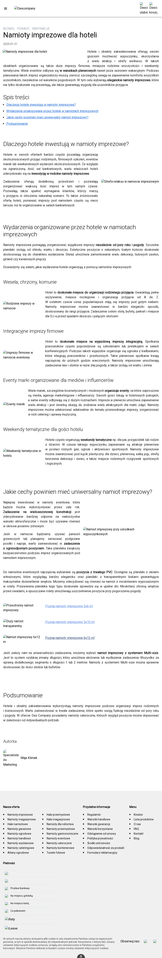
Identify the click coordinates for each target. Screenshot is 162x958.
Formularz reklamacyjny (102, 852)
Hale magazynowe (58, 819)
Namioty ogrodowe (19, 833)
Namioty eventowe (58, 838)
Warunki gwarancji (98, 824)
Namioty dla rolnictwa (60, 824)
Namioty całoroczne (59, 843)
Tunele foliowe (56, 852)
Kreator (138, 814)
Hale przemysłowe (58, 814)
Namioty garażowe (19, 828)
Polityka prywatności (100, 838)
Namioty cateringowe (21, 847)
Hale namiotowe (18, 824)
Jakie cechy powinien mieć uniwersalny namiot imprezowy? (47, 117)
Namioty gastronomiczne (62, 833)
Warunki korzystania (100, 828)
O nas (137, 824)
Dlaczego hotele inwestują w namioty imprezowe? (41, 105)
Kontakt (138, 833)
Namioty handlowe (19, 838)
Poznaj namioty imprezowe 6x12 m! (70, 638)
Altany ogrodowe (18, 852)
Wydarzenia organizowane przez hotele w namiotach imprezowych (52, 111)
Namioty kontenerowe (60, 847)
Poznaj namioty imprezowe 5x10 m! (70, 622)
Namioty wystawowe (21, 843)
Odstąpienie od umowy (101, 833)
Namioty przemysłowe (61, 828)
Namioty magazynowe (22, 819)
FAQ (136, 828)
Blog (136, 838)
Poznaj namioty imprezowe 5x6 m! (69, 606)
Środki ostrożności (98, 843)
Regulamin (94, 814)
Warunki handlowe (98, 819)
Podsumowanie (17, 124)
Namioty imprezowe (20, 814)
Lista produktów (144, 819)
